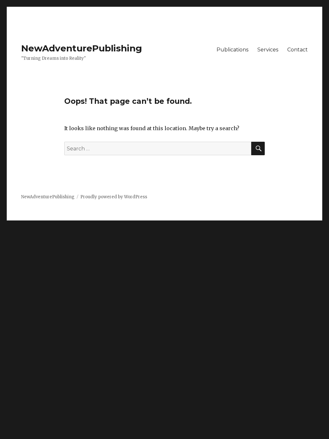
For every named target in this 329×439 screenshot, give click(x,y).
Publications (232, 50)
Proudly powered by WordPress (113, 197)
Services (267, 50)
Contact (297, 50)
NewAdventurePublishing (81, 48)
